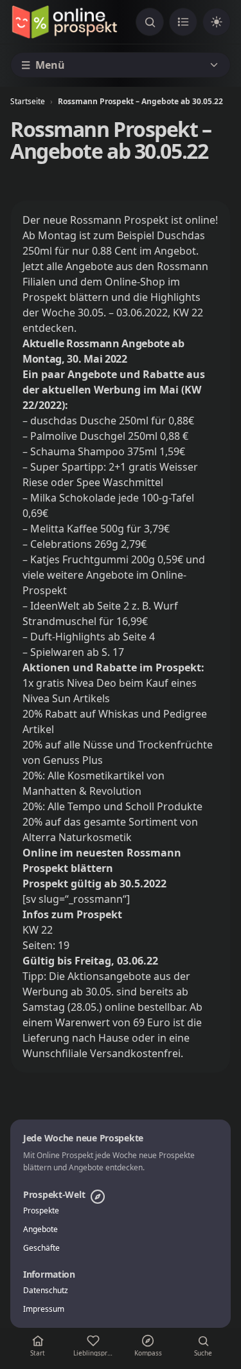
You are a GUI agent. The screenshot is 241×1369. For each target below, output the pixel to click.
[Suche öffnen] (150, 22)
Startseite (27, 101)
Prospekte (41, 1211)
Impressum (43, 1309)
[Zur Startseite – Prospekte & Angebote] (64, 22)
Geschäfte (41, 1248)
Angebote (40, 1229)
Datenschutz (45, 1290)
